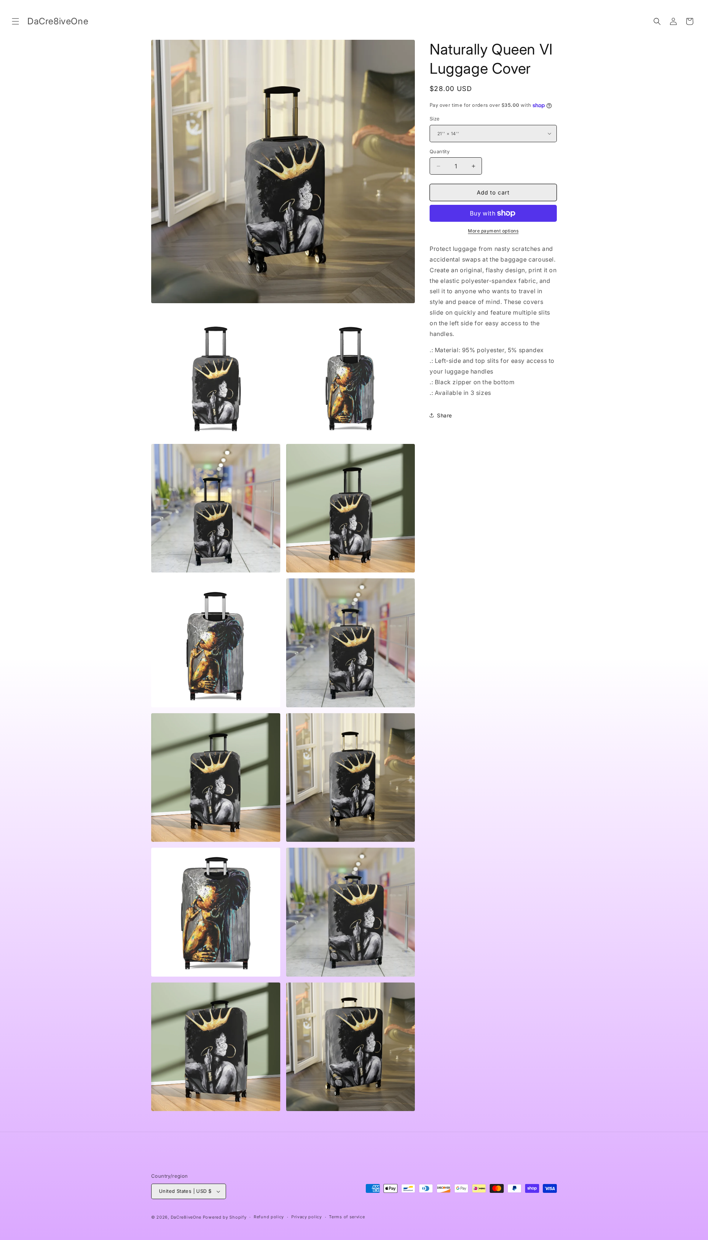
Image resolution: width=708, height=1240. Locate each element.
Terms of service (347, 1216)
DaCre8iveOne (186, 1217)
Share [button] (444, 415)
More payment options (493, 231)
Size (435, 119)
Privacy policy (306, 1216)
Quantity (440, 151)
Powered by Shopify (225, 1217)
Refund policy (269, 1216)
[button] (15, 21)
